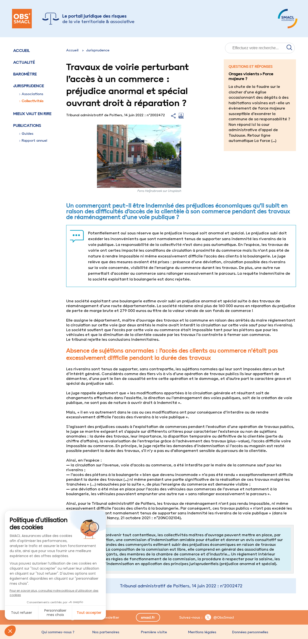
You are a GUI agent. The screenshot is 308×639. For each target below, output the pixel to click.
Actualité (24, 62)
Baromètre (25, 74)
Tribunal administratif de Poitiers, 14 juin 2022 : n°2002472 (181, 586)
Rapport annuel (34, 140)
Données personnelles (250, 632)
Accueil (21, 50)
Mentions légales (202, 632)
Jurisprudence (97, 50)
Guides (27, 133)
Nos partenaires (105, 632)
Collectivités (33, 101)
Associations (32, 94)
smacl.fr (148, 617)
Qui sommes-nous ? (57, 632)
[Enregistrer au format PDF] (181, 117)
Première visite (154, 632)
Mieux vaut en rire (32, 113)
